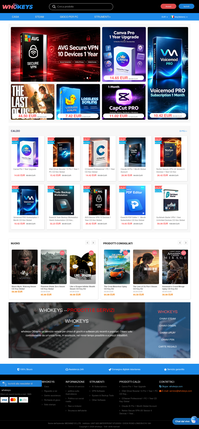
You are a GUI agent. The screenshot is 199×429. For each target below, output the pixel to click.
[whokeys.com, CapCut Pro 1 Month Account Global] (125, 101)
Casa (15, 16)
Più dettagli (24, 281)
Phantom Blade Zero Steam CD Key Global (53, 287)
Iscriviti (186, 6)
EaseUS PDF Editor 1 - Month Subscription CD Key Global (133, 218)
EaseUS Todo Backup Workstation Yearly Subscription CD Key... (63, 218)
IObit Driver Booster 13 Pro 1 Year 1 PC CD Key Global (64, 170)
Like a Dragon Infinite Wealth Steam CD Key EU (82, 287)
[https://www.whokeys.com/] (17, 4)
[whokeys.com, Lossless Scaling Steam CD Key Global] (79, 101)
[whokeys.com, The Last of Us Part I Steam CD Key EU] (34, 101)
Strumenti (101, 16)
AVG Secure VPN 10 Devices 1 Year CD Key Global (98, 218)
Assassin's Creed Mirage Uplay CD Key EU (173, 287)
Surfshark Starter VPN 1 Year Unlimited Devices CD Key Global (170, 218)
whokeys (26, 331)
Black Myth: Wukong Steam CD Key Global (24, 287)
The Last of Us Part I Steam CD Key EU (145, 287)
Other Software (98, 399)
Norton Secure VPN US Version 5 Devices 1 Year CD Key (170, 170)
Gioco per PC (69, 16)
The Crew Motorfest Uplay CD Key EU (115, 287)
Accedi (168, 6)
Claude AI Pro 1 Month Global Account (139, 405)
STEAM (39, 16)
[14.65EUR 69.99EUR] (124, 54)
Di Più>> (183, 131)
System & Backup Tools (103, 395)
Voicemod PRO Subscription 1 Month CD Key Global (26, 218)
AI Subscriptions (99, 386)
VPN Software (98, 390)
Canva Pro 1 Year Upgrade (24, 169)
